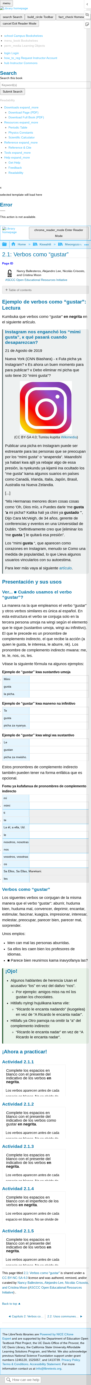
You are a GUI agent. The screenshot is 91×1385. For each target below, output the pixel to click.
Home (21, 244)
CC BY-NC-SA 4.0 (15, 1278)
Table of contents (20, 290)
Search (8, 1380)
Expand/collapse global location (86, 243)
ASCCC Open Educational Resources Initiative (36, 280)
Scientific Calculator (21, 137)
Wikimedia (69, 437)
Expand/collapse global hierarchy (7, 244)
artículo (65, 568)
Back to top (9, 1303)
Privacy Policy (71, 1360)
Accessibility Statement (45, 1364)
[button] (15, 167)
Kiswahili (45, 244)
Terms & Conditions (15, 1364)
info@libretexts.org (48, 1368)
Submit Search (12, 91)
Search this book (11, 78)
